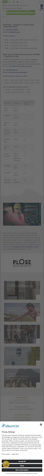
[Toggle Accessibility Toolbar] (6, 464)
